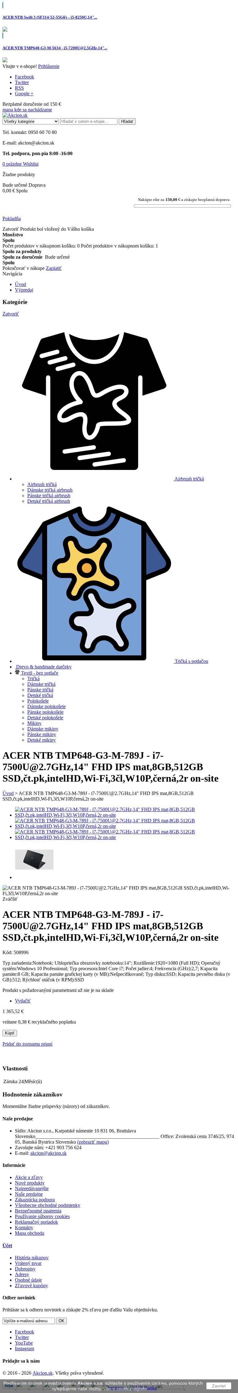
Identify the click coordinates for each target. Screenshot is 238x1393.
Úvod (8, 793)
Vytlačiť (23, 1000)
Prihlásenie (49, 66)
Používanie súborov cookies (42, 1216)
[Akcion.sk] (15, 115)
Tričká (33, 678)
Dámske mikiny (42, 728)
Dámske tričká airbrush (50, 490)
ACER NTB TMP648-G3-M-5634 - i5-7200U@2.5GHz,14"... (54, 48)
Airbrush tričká (42, 484)
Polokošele (38, 700)
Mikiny (34, 723)
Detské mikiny (41, 740)
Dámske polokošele (46, 706)
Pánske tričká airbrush (48, 495)
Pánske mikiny (41, 734)
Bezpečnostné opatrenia (38, 1210)
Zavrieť (219, 1385)
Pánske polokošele (45, 712)
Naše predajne (29, 1194)
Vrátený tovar (28, 1263)
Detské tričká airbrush (48, 501)
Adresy (22, 1274)
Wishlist (30, 164)
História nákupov (32, 1257)
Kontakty (24, 1227)
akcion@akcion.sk (48, 1153)
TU (151, 1388)
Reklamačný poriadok (36, 1222)
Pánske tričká (40, 689)
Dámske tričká (41, 684)
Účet (7, 1245)
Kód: (8, 952)
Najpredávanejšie (32, 1188)
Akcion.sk (43, 1373)
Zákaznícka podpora (35, 1199)
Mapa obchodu (29, 1233)
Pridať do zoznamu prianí (27, 1044)
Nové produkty (30, 1182)
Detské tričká (40, 695)
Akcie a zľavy (29, 1177)
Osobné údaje (28, 1280)
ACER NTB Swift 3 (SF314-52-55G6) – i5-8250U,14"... (49, 17)
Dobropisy (25, 1268)
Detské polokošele (45, 717)
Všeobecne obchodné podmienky (47, 1205)
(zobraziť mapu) (93, 1142)
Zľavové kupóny (31, 1285)
